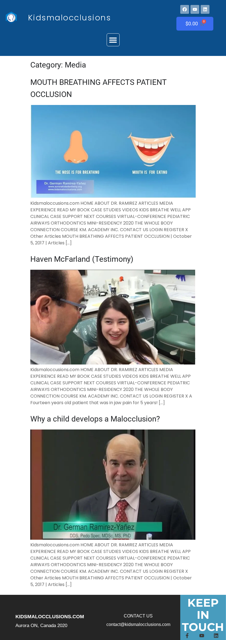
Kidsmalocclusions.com (49, 616)
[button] (113, 39)
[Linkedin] (205, 9)
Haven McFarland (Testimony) (81, 259)
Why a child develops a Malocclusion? (95, 418)
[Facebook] (184, 9)
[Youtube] (194, 9)
